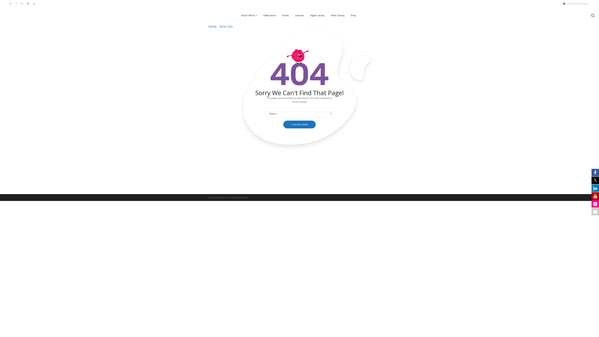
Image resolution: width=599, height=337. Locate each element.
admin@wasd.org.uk (577, 3)
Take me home (299, 124)
